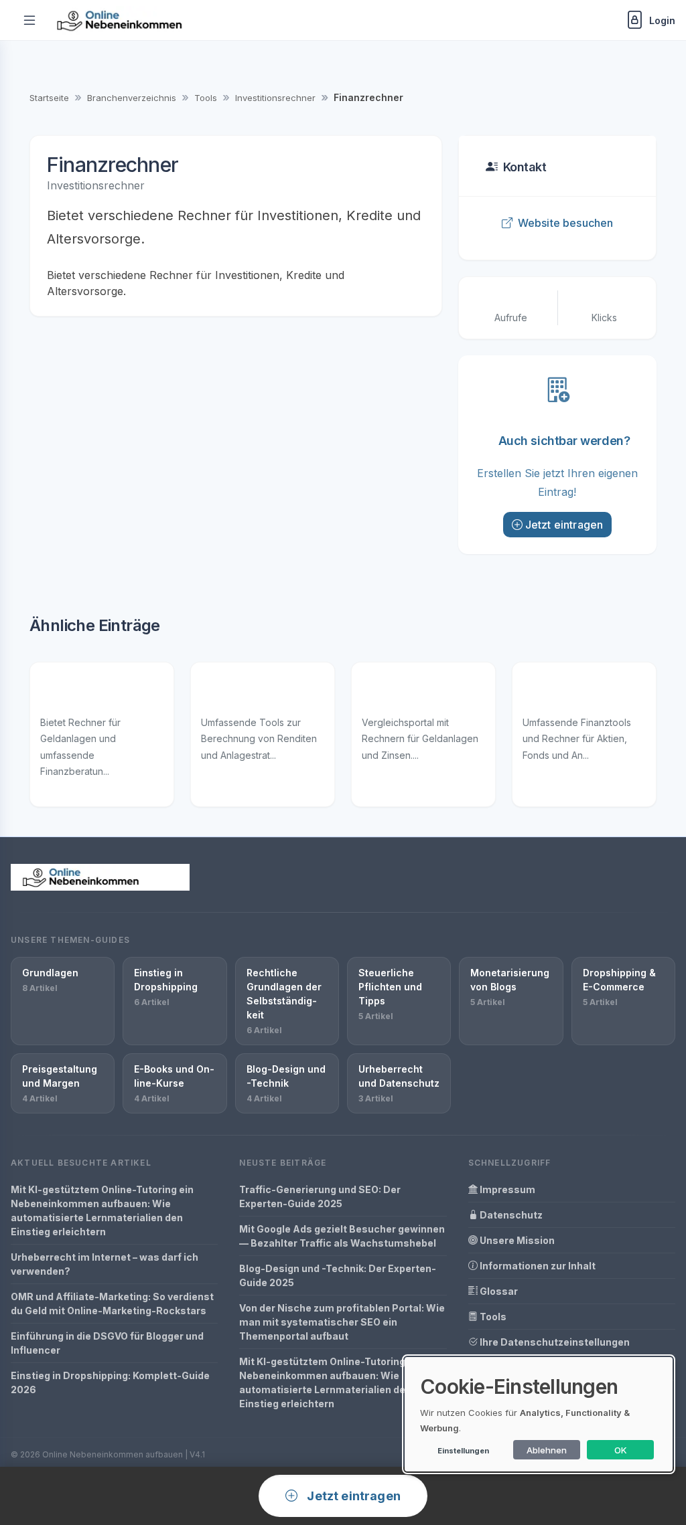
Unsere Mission (516, 1240)
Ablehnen (547, 1450)
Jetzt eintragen (564, 524)
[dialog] (539, 1414)
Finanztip (66, 693)
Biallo (377, 693)
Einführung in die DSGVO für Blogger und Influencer (107, 1343)
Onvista (545, 693)
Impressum (506, 1189)
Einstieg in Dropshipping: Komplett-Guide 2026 (110, 1382)
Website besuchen (566, 223)
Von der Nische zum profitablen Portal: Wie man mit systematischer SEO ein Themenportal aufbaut (342, 1322)
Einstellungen (463, 1450)
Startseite (49, 97)
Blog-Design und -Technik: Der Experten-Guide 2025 (337, 1275)
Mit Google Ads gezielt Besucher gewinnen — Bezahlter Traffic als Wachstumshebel (342, 1236)
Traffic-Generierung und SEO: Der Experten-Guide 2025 (320, 1196)
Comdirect (231, 693)
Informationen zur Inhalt (537, 1265)
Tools (205, 97)
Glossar (498, 1291)
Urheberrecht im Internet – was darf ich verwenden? (104, 1264)
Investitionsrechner (275, 97)
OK (620, 1450)
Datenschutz (510, 1215)
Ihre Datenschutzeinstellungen (554, 1342)
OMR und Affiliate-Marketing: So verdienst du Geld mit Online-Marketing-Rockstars (112, 1303)
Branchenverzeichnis (131, 97)
